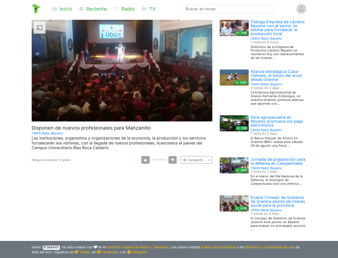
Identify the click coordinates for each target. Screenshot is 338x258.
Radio (127, 9)
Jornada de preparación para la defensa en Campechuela (278, 161)
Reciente (96, 9)
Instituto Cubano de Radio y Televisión (138, 247)
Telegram (139, 252)
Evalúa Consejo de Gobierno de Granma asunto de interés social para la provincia (278, 201)
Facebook (109, 252)
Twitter (84, 252)
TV (152, 9)
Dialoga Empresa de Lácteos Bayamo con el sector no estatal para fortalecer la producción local (278, 27)
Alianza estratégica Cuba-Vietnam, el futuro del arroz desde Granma (276, 75)
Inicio (65, 9)
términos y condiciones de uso (269, 247)
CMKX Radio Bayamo (47, 133)
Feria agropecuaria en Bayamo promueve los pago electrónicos (277, 121)
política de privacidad (218, 247)
